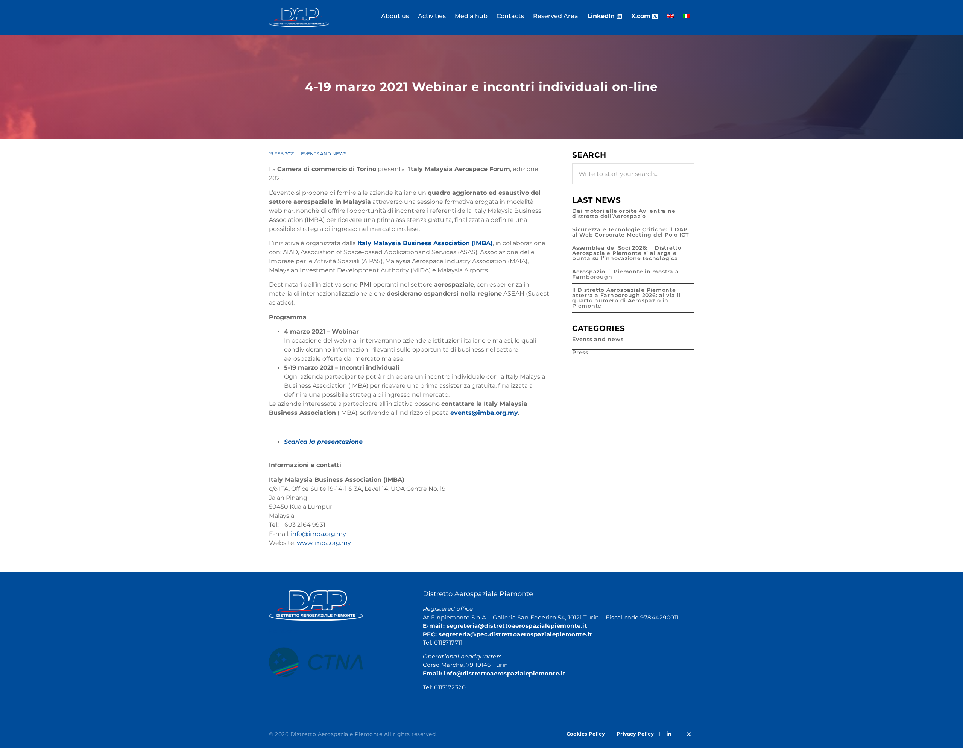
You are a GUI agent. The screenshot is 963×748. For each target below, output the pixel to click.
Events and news (323, 153)
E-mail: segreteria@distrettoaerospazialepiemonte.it (505, 625)
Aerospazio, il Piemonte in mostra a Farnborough (625, 274)
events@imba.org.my (484, 412)
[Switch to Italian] (686, 16)
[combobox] (633, 173)
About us (395, 16)
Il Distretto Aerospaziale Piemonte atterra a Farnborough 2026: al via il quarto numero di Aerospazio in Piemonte (626, 298)
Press (580, 352)
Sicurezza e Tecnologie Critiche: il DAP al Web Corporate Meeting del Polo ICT (630, 232)
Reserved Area (555, 16)
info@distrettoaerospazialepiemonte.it (505, 673)
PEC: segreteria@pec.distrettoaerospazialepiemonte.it (507, 634)
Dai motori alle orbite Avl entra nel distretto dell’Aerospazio (624, 214)
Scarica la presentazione (323, 441)
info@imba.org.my (318, 533)
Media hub (471, 16)
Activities (432, 16)
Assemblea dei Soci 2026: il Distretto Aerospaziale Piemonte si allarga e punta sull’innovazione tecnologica (627, 253)
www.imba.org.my (324, 542)
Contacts (510, 16)
